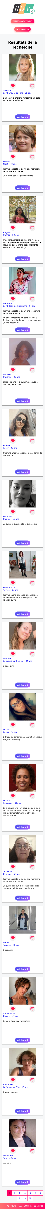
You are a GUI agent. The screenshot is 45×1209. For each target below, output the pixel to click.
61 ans (18, 803)
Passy (6, 448)
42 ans (12, 1158)
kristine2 (7, 800)
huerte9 (7, 658)
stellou (6, 161)
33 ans (17, 377)
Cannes (6, 235)
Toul (5, 1158)
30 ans (15, 235)
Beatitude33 (9, 587)
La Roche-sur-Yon (11, 1087)
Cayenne (7, 377)
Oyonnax (7, 874)
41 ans (25, 1087)
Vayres (6, 590)
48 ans (14, 448)
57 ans (17, 874)
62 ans (28, 93)
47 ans (14, 732)
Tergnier (7, 945)
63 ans (15, 590)
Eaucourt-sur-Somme (13, 661)
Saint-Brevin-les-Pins (13, 93)
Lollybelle (7, 729)
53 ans (15, 519)
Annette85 (8, 1084)
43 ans (13, 164)
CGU (13, 1206)
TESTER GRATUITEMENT (22, 21)
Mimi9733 (7, 374)
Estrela (6, 445)
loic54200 (8, 1155)
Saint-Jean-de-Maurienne (15, 306)
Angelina (7, 232)
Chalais (6, 1016)
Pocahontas (9, 516)
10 (30, 1198)
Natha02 (7, 942)
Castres (6, 519)
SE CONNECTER (22, 29)
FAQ (8, 1206)
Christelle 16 (9, 1013)
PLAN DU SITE (25, 1206)
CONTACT (38, 1206)
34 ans (29, 661)
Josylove (7, 871)
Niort (5, 164)
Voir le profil (22, 117)
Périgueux (7, 803)
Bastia (6, 732)
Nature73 (7, 303)
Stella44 (7, 90)
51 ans (32, 306)
